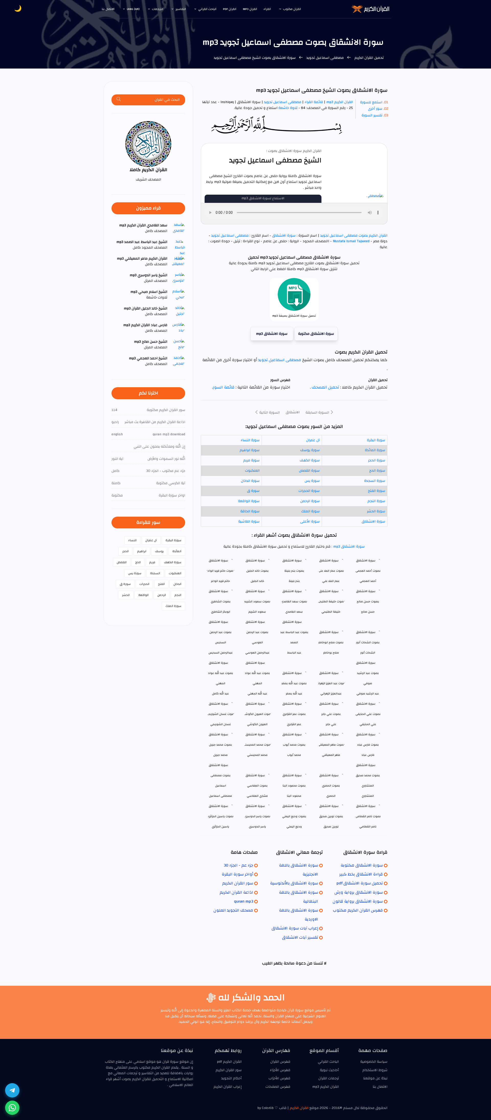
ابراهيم (141, 551)
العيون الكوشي (257, 724)
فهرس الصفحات (277, 1086)
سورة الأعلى (310, 521)
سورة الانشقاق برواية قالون (358, 901)
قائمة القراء (314, 102)
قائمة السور (224, 387)
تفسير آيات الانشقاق (300, 937)
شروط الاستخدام (374, 1070)
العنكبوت (252, 470)
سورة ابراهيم (250, 450)
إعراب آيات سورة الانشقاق (295, 928)
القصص (122, 562)
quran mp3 (243, 901)
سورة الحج (377, 470)
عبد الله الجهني (257, 693)
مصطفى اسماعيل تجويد (325, 57)
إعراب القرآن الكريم (228, 1086)
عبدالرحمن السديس (220, 652)
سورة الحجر (376, 460)
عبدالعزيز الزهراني (331, 693)
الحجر (125, 551)
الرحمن (161, 595)
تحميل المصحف (325, 387)
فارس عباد (367, 755)
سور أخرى (375, 108)
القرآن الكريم (299, 1108)
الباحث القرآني (207, 9)
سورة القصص (309, 470)
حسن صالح (368, 611)
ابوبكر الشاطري (220, 611)
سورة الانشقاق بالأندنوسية (294, 883)
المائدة (176, 551)
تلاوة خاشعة (287, 108)
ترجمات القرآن (328, 1078)
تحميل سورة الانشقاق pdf (360, 883)
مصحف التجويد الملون (233, 910)
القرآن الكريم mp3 (339, 102)
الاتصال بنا (108, 9)
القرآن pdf (229, 9)
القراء (267, 9)
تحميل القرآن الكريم (368, 57)
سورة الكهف (310, 460)
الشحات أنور (367, 652)
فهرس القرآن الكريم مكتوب (358, 910)
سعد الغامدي (294, 611)
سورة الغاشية (249, 521)
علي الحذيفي (368, 724)
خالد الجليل (257, 581)
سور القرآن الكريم (237, 883)
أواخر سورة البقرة (237, 874)
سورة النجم (376, 501)
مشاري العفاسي (257, 796)
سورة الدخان (250, 481)
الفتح (161, 584)
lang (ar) (133, 9)
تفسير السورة (372, 115)
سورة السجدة (374, 481)
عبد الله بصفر (294, 693)
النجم (178, 595)
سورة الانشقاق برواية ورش (358, 892)
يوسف (159, 551)
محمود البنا (294, 796)
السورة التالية (269, 412)
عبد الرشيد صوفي (367, 693)
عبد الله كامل (220, 693)
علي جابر (331, 724)
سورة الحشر (376, 511)
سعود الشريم (257, 611)
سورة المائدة (375, 450)
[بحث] (118, 99)
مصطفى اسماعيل (220, 796)
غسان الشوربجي (220, 724)
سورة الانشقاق (284, 235)
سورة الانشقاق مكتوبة (316, 333)
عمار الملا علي (331, 581)
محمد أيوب (294, 755)
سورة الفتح (376, 490)
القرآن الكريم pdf (229, 1061)
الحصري (331, 796)
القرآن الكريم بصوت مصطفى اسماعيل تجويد (353, 235)
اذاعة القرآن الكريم (236, 892)
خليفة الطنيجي (330, 611)
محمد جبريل (220, 755)
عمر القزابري (294, 724)
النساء (132, 540)
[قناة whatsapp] (12, 1108)
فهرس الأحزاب (279, 1078)
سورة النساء (250, 440)
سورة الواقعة (249, 501)
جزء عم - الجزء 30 (238, 865)
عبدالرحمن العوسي (257, 652)
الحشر (126, 595)
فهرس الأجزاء (280, 1070)
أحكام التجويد (231, 1078)
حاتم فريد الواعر (220, 581)
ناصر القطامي (367, 826)
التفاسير (180, 9)
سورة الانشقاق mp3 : (347, 546)
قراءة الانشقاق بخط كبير (361, 874)
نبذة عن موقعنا (375, 1078)
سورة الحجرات (309, 490)
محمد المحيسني (257, 755)
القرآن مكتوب (292, 9)
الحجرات (144, 584)
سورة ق (253, 490)
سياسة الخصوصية (373, 1061)
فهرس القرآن (280, 1061)
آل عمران (313, 440)
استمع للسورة (371, 102)
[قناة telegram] (12, 1090)
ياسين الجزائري (220, 826)
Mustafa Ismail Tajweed (351, 241)
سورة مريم (251, 460)
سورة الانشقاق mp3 (271, 333)
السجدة (155, 573)
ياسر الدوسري (257, 826)
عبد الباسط (294, 652)
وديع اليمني (294, 826)
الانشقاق (293, 412)
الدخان (177, 584)
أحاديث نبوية (329, 1070)
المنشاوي (368, 796)
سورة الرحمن (310, 501)
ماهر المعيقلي (331, 755)
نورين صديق (331, 826)
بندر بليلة (294, 581)
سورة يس (312, 481)
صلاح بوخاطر (331, 652)
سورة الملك (310, 511)
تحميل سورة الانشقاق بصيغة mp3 (294, 315)
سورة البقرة (376, 440)
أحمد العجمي (368, 581)
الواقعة (143, 595)
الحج (138, 562)
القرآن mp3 (250, 9)
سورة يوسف (310, 450)
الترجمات (157, 9)
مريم (152, 562)
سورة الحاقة (250, 511)
